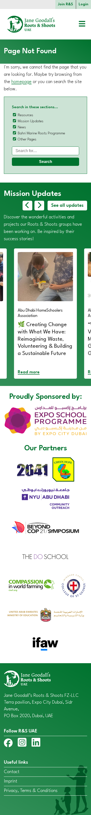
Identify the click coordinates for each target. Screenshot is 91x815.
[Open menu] (78, 24)
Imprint (10, 781)
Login (83, 4)
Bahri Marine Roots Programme (41, 133)
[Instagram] (22, 743)
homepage (21, 82)
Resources (25, 115)
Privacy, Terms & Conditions (31, 791)
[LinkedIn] (36, 743)
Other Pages (27, 139)
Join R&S (65, 4)
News (22, 127)
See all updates (67, 205)
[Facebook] (8, 744)
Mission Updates (30, 121)
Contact (11, 772)
